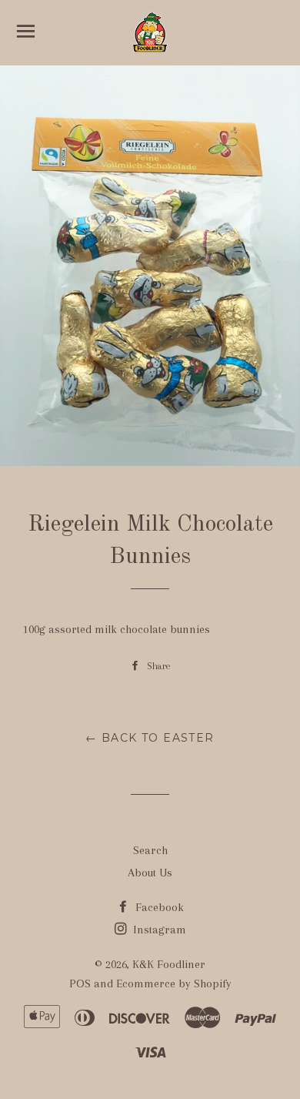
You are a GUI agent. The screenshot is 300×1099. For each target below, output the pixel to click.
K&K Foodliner (168, 964)
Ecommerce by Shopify (174, 983)
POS (80, 983)
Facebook (158, 907)
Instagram (158, 929)
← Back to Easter (149, 738)
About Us (150, 873)
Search (150, 850)
